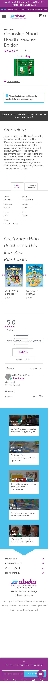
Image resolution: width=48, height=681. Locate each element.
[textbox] (42, 369)
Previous (3, 275)
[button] (17, 186)
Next (44, 275)
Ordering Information (10, 606)
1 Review (19, 51)
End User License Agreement (34, 606)
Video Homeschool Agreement (24, 610)
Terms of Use (23, 602)
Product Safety (37, 602)
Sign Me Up (34, 673)
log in (17, 96)
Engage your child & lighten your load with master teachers (24, 116)
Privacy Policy (10, 602)
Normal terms (11, 224)
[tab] (22, 352)
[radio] (22, 335)
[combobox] (36, 368)
